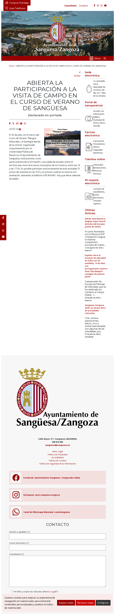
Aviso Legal (57, 451)
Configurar (103, 602)
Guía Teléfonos (17, 8)
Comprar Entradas (19, 2)
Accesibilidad (58, 457)
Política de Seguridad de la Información (57, 463)
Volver (77, 75)
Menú (98, 58)
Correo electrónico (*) (19, 543)
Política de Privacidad (57, 454)
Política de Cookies (57, 460)
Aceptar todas (66, 602)
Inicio (11, 65)
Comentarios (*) (16, 554)
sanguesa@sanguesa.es (57, 445)
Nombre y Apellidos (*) (19, 532)
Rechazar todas (85, 602)
